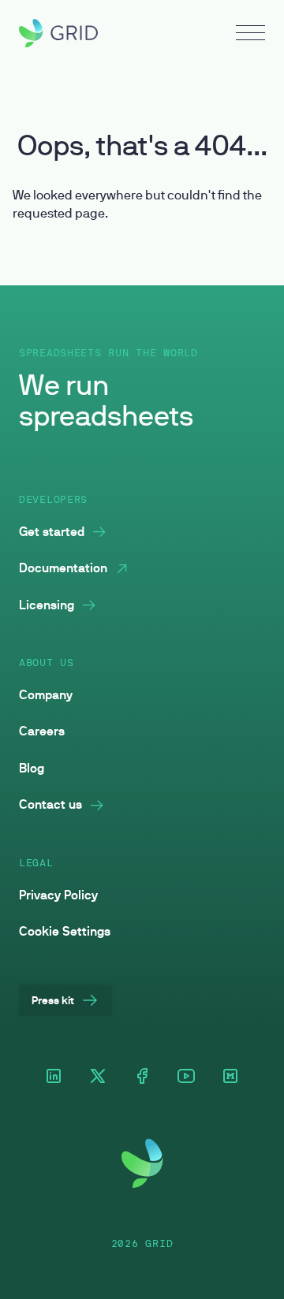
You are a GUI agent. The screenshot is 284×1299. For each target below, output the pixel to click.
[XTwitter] (97, 1077)
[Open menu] (250, 34)
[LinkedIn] (53, 1077)
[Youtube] (186, 1077)
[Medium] (230, 1077)
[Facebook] (142, 1077)
